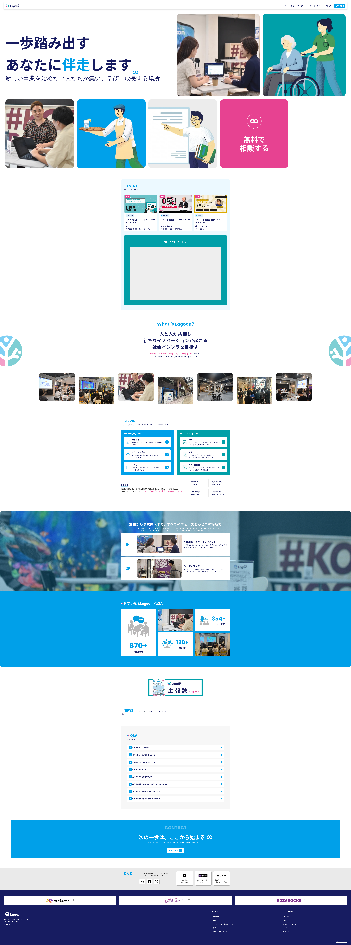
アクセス (328, 6)
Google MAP (8, 924)
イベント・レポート (316, 6)
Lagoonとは (289, 6)
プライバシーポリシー (341, 942)
